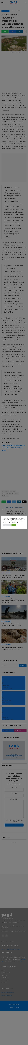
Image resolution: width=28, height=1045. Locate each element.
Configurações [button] (7, 525)
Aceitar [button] (14, 525)
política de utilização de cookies (11, 522)
